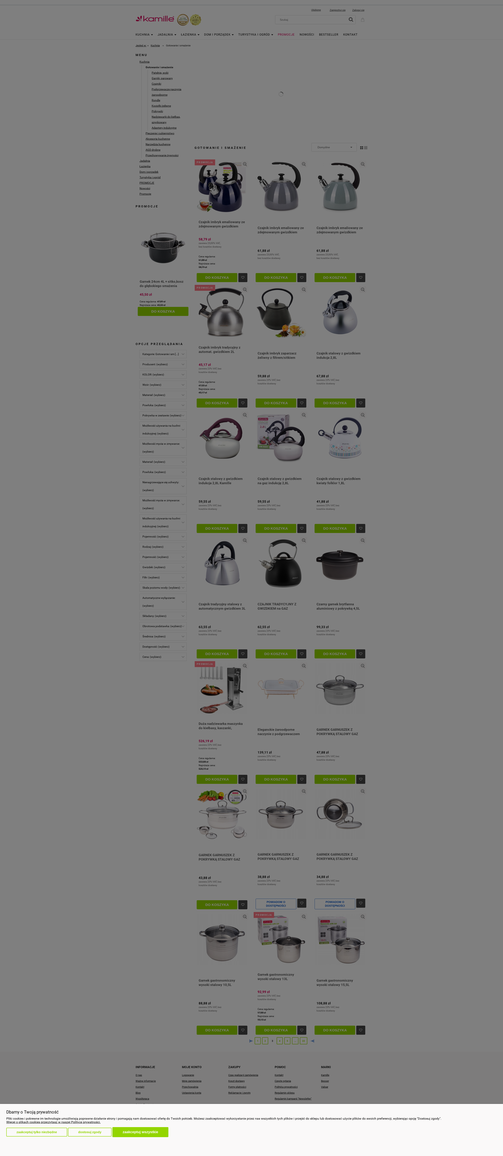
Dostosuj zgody (89, 1132)
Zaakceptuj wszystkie (140, 1132)
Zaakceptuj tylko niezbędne (37, 1132)
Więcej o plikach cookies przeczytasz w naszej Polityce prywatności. (53, 1122)
